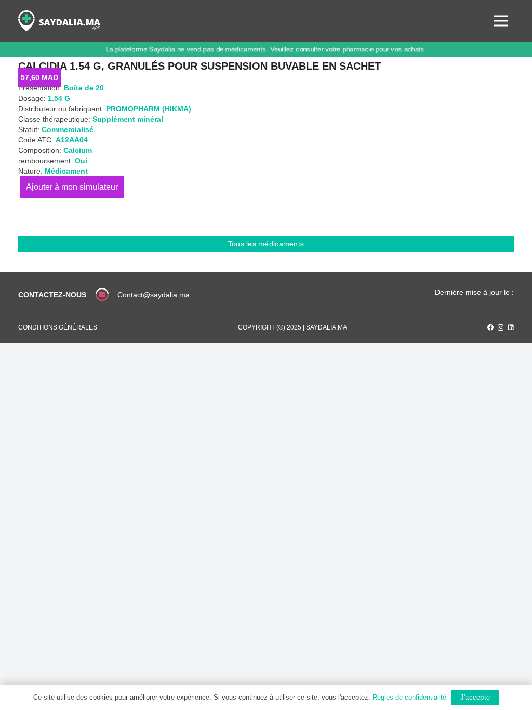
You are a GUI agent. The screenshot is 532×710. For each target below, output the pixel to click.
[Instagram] (501, 327)
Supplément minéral (127, 119)
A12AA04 (72, 140)
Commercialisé (68, 129)
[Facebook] (490, 327)
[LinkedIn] (511, 327)
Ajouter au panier (72, 187)
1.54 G (59, 98)
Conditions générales (57, 327)
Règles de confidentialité (409, 697)
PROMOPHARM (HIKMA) (148, 108)
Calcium (77, 150)
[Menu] (501, 21)
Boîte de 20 (84, 88)
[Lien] (59, 20)
